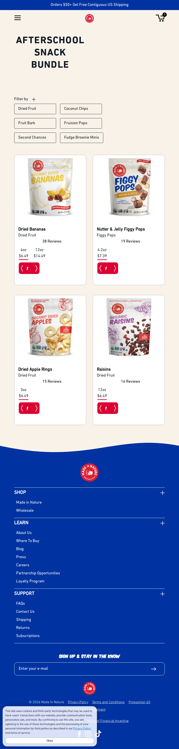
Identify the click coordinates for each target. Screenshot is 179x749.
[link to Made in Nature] (89, 688)
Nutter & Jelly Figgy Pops (121, 229)
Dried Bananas (32, 229)
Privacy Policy (78, 702)
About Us (24, 533)
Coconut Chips (76, 109)
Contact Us (25, 612)
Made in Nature (29, 503)
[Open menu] (17, 18)
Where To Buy (27, 541)
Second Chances (32, 138)
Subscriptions (28, 636)
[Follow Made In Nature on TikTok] (98, 733)
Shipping (23, 620)
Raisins (104, 369)
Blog (20, 549)
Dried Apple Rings (35, 369)
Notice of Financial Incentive (107, 721)
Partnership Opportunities (38, 573)
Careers (22, 565)
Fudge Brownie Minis (81, 138)
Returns (23, 628)
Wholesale (25, 511)
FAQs (20, 604)
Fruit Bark (26, 123)
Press (21, 557)
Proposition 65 (139, 702)
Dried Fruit (27, 109)
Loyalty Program (30, 582)
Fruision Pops (75, 123)
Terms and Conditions (108, 702)
